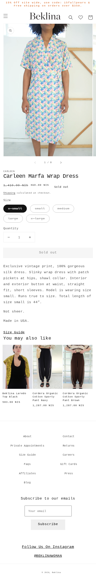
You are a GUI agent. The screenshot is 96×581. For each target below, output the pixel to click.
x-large (38, 218)
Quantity (10, 228)
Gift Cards (68, 464)
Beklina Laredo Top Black (14, 395)
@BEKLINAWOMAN (48, 556)
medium (63, 208)
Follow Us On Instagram (48, 547)
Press (69, 473)
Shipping (9, 193)
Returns (69, 445)
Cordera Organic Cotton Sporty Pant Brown (75, 397)
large (13, 218)
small (40, 208)
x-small (15, 208)
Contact (69, 436)
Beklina (56, 572)
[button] (5, 16)
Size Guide (14, 332)
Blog (27, 482)
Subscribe (48, 524)
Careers (69, 454)
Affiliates (27, 473)
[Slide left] (35, 163)
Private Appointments (27, 445)
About (27, 436)
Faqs (27, 464)
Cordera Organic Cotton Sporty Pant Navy (45, 397)
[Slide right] (60, 163)
